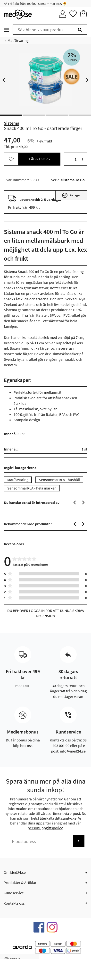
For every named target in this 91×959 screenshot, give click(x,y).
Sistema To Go (73, 179)
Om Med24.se (15, 872)
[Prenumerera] (78, 841)
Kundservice (14, 892)
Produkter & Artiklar (20, 882)
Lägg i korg (39, 158)
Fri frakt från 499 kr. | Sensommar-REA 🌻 (37, 3)
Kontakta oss (14, 903)
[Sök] (80, 30)
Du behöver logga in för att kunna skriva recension (45, 613)
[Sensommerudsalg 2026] (71, 76)
